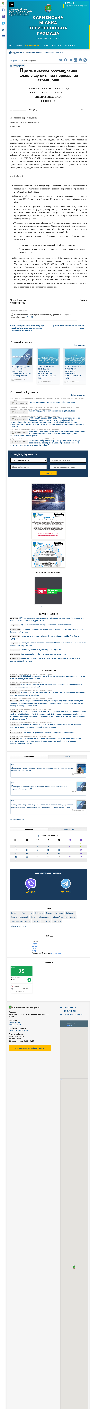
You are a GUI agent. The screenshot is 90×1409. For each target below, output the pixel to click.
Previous (55, 607)
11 (27, 850)
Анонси (67, 756)
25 (27, 857)
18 (27, 853)
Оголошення (29, 756)
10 (16, 850)
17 (16, 853)
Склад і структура (52, 45)
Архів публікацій (67, 829)
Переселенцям (32, 45)
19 (37, 853)
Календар (29, 829)
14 (59, 850)
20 (48, 853)
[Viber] (30, 888)
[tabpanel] (48, 590)
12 (37, 850)
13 (48, 850)
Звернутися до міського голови (29, 1048)
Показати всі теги (18, 926)
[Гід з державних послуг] (48, 590)
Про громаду (15, 45)
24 (16, 857)
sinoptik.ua (56, 953)
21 (59, 853)
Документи (69, 45)
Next (41, 607)
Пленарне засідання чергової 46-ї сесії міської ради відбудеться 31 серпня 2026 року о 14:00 (21, 371)
